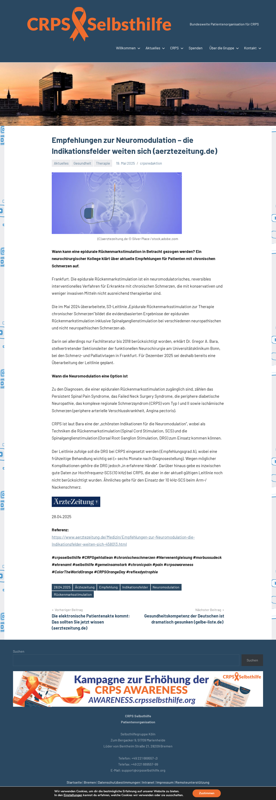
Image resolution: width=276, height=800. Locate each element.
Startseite (74, 782)
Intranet (148, 782)
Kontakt (250, 48)
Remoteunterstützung (192, 782)
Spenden (195, 48)
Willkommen (126, 48)
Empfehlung (108, 587)
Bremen (90, 782)
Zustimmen (206, 793)
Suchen (18, 651)
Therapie (103, 163)
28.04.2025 (62, 587)
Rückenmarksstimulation (73, 594)
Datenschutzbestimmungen (119, 782)
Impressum (164, 782)
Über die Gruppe (221, 48)
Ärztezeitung (85, 587)
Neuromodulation (166, 587)
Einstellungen (73, 795)
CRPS (174, 48)
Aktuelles (153, 48)
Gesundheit (82, 163)
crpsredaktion (151, 163)
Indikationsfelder (135, 587)
